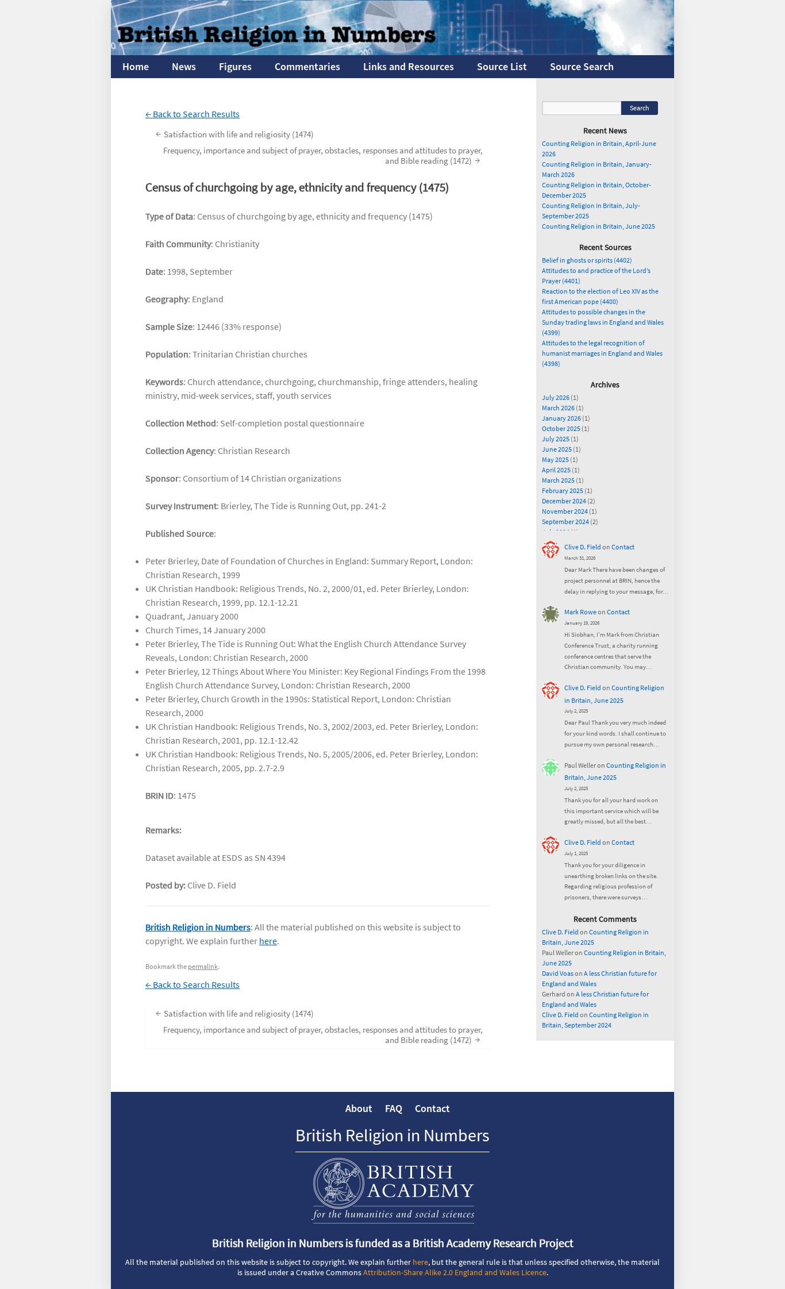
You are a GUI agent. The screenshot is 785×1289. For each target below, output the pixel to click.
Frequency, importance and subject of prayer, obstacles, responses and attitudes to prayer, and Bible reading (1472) (323, 155)
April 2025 (556, 469)
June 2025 (557, 449)
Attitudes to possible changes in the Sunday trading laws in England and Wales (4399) (603, 322)
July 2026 (555, 397)
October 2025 (561, 428)
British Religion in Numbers (198, 927)
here (268, 940)
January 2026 (561, 418)
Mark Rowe (580, 611)
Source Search (582, 66)
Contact (622, 546)
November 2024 (565, 511)
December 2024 (564, 501)
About (358, 1108)
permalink (203, 966)
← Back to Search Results (192, 114)
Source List (502, 66)
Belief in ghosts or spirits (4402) (587, 260)
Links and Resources (408, 66)
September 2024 (565, 521)
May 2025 (555, 459)
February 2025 (562, 490)
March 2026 (558, 407)
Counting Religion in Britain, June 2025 (598, 226)
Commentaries (307, 66)
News (184, 66)
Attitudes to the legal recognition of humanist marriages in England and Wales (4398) (602, 353)
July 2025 (555, 438)
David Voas (558, 973)
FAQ (393, 1108)
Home (135, 66)
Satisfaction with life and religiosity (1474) (235, 134)
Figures (235, 66)
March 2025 (558, 480)
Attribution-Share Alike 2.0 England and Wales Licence (455, 1272)
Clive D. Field (582, 546)
